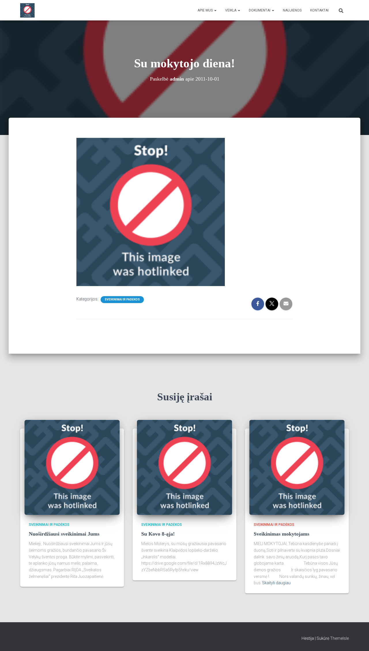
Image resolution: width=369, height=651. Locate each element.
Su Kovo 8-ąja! (158, 534)
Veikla (231, 10)
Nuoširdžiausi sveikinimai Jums (64, 534)
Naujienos (292, 10)
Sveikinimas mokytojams (281, 534)
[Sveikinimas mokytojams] (296, 467)
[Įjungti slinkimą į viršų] (357, 639)
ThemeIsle (339, 638)
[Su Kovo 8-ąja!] (184, 467)
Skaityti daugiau (276, 582)
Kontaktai (319, 10)
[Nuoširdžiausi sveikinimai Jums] (72, 467)
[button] (215, 10)
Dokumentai (260, 10)
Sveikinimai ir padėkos (122, 299)
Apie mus (205, 10)
